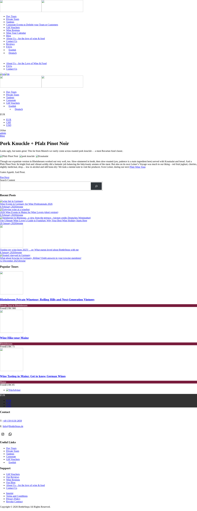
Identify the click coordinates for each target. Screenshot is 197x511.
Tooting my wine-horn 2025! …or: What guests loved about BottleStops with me (39, 249)
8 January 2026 (7, 252)
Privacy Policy (13, 498)
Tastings (10, 22)
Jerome (19, 206)
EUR (8, 119)
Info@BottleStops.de (39, 58)
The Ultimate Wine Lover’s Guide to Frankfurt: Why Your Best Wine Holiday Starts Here (43, 220)
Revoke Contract (14, 501)
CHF (8, 122)
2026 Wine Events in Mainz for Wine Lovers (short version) (29, 212)
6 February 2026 (8, 206)
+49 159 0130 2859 (14, 58)
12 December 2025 (9, 260)
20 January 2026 (8, 223)
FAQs (9, 46)
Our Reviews (12, 477)
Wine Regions (13, 30)
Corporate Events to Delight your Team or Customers (32, 24)
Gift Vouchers (13, 27)
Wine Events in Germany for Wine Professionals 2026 (26, 204)
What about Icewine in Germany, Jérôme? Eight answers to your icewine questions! (40, 258)
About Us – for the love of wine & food (25, 38)
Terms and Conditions (17, 496)
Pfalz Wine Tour (137, 167)
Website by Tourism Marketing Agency (14, 510)
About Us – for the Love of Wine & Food (26, 63)
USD (8, 125)
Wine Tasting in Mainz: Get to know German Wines (33, 376)
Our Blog (10, 482)
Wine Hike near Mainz (14, 337)
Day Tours (11, 16)
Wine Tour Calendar (16, 33)
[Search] (96, 186)
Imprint (9, 493)
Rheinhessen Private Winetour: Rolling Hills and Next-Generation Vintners (47, 299)
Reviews (10, 44)
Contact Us (11, 41)
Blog (8, 35)
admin (3, 133)
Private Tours (12, 19)
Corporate (11, 100)
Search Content (7, 180)
